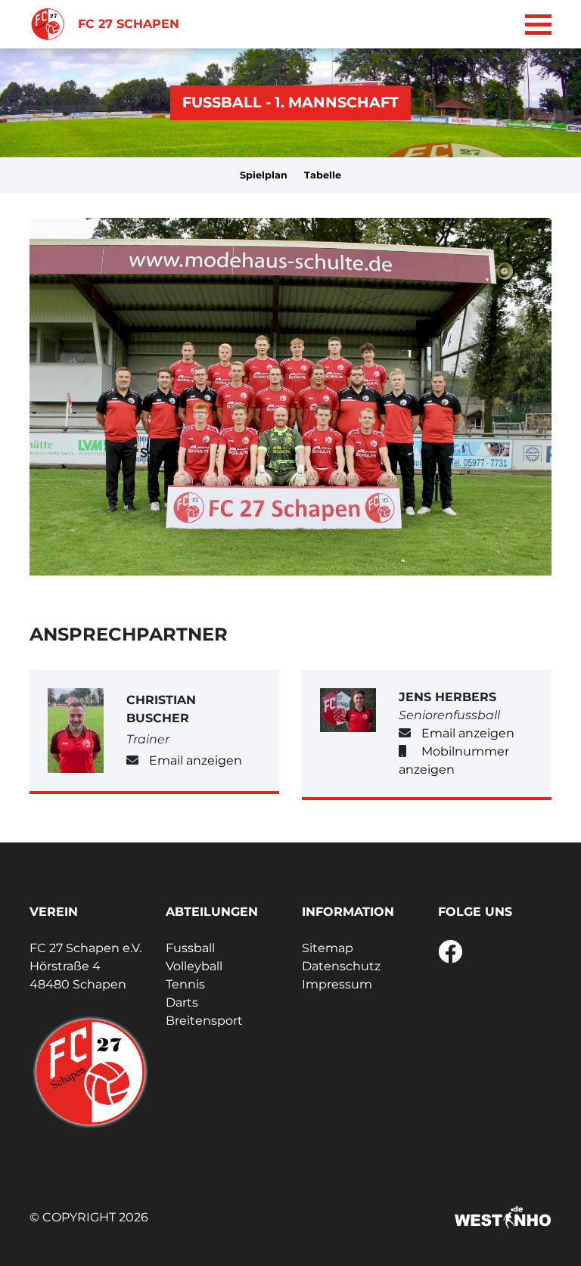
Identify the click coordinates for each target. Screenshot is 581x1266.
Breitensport (204, 1020)
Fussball (190, 948)
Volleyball (194, 966)
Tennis (185, 984)
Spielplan (263, 175)
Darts (182, 1002)
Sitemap (327, 948)
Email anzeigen (195, 760)
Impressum (337, 984)
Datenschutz (341, 966)
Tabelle (322, 175)
